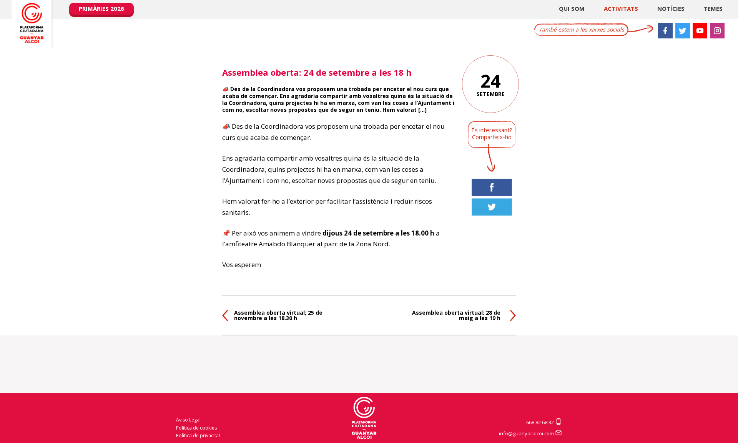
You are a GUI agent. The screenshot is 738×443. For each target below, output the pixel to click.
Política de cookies (196, 428)
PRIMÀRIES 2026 (101, 8)
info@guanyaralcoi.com (527, 433)
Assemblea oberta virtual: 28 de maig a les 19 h (456, 315)
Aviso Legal (188, 419)
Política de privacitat (198, 435)
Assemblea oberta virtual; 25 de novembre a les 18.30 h (278, 315)
